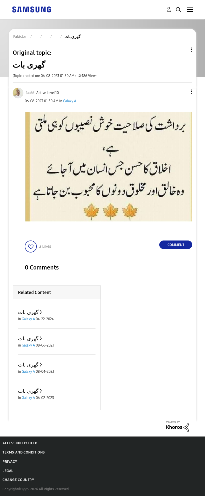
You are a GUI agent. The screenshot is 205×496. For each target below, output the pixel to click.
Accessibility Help (19, 443)
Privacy (9, 462)
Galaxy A (69, 101)
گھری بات (28, 312)
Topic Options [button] (183, 50)
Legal (7, 471)
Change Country (18, 480)
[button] (183, 92)
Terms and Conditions (23, 452)
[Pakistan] (31, 9)
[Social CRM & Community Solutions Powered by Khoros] (177, 426)
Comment (176, 245)
